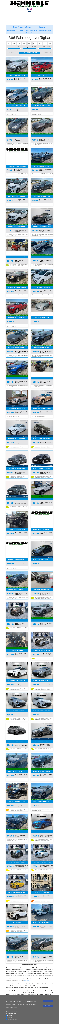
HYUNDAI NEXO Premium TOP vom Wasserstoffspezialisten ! (18, 408)
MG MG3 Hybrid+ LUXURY (41, 831)
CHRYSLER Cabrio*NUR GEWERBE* (42, 226)
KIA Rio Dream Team (41, 75)
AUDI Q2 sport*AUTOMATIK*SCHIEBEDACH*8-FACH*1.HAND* (18, 347)
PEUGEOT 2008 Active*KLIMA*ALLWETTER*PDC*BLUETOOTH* (18, 166)
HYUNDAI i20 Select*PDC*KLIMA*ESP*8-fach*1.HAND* (18, 317)
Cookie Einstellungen (11, 1011)
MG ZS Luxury (17, 922)
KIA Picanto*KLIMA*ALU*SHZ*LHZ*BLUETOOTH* (18, 196)
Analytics (9, 1015)
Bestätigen (48, 1001)
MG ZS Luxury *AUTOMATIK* (42, 892)
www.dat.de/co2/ (27, 980)
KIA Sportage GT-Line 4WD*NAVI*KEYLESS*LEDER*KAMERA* (18, 589)
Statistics (9, 1017)
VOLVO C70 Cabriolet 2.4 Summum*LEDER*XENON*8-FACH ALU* (43, 166)
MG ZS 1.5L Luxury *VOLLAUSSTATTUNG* (18, 801)
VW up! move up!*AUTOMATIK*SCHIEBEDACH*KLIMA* (43, 287)
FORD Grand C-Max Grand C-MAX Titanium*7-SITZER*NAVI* (18, 105)
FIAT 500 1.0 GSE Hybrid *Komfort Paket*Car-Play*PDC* (43, 317)
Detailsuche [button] (11, 52)
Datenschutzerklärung (11, 1007)
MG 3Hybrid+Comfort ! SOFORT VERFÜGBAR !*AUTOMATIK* (18, 680)
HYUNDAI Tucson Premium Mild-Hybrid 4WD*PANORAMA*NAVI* (18, 559)
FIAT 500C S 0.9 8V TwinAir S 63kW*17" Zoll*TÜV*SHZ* (43, 378)
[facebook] (28, 9)
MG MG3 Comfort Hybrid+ (42, 741)
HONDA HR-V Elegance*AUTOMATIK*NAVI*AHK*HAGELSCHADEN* (18, 378)
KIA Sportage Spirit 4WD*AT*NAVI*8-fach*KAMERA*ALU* (43, 196)
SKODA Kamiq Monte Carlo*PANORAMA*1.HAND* (43, 801)
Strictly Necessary (11, 1013)
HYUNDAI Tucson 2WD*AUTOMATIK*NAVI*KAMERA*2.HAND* (43, 771)
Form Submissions (12, 1019)
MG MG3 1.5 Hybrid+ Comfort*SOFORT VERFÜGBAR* (18, 710)
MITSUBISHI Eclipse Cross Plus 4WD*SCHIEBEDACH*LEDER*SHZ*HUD (18, 771)
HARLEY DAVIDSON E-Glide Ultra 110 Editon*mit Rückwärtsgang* (18, 650)
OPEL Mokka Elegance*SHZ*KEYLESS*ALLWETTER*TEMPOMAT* (43, 620)
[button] (51, 27)
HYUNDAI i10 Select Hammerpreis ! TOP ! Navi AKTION (43, 468)
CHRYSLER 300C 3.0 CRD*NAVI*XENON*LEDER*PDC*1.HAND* (18, 287)
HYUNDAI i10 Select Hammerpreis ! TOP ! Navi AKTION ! (18, 438)
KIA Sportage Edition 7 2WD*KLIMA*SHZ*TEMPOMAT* (18, 226)
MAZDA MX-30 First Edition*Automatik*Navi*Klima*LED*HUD (43, 499)
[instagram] (31, 9)
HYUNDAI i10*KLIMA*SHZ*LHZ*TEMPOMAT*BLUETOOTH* (18, 135)
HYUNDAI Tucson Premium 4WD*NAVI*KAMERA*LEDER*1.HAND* (43, 529)
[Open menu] (29, 12)
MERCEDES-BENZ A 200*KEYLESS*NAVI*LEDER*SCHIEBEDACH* (18, 952)
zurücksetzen (47, 52)
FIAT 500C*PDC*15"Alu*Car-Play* (17, 620)
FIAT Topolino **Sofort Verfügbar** (18, 257)
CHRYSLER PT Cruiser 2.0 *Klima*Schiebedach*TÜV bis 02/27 (18, 75)
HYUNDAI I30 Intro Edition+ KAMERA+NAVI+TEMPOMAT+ (43, 559)
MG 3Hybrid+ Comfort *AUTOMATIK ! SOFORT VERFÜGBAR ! (43, 650)
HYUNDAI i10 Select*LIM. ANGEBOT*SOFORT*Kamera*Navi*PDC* (43, 438)
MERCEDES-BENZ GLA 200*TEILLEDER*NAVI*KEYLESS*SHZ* (43, 952)
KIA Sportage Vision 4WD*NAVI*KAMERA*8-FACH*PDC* (18, 831)
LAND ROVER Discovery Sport (17, 529)
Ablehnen (48, 1005)
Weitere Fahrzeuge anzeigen (29, 964)
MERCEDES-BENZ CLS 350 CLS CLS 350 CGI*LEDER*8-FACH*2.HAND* (43, 257)
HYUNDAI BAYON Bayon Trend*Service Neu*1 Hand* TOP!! (43, 922)
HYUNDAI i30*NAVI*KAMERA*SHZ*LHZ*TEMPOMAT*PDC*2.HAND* (43, 135)
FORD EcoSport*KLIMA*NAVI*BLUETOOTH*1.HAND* (43, 347)
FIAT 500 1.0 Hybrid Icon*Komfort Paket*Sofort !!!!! (18, 862)
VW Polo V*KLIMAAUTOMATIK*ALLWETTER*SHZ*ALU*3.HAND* (43, 105)
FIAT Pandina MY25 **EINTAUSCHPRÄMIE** (43, 589)
